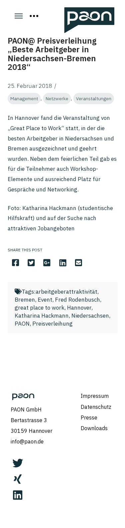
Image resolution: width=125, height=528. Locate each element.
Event (45, 299)
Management (24, 99)
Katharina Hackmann (42, 315)
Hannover (79, 307)
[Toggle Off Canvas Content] (34, 16)
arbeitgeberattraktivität (66, 291)
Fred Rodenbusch (77, 299)
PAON (22, 323)
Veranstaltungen (93, 99)
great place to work (39, 307)
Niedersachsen (90, 315)
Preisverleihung (52, 323)
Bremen (25, 299)
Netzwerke (57, 99)
